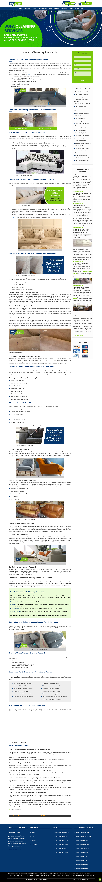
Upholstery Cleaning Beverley (82, 135)
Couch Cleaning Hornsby (81, 860)
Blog (70, 8)
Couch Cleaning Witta (80, 140)
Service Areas (42, 8)
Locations (26, 8)
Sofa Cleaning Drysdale (80, 138)
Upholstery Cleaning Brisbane (61, 840)
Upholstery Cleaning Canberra (61, 844)
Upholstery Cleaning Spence (82, 148)
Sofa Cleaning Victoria (15, 809)
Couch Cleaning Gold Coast (82, 832)
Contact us (34, 844)
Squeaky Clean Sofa (33, 879)
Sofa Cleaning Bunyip (80, 118)
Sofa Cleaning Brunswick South (82, 103)
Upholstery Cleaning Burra (81, 127)
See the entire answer (78, 191)
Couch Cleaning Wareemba (81, 94)
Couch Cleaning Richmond (82, 864)
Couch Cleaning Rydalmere (81, 132)
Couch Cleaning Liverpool (82, 852)
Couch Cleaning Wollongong (82, 844)
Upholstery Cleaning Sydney (60, 836)
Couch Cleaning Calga (80, 106)
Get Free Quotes (79, 8)
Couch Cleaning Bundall (81, 155)
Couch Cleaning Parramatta (82, 840)
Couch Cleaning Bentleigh (47, 815)
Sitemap (34, 840)
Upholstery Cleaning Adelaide (61, 852)
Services (34, 8)
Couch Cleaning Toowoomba (82, 848)
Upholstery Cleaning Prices (60, 8)
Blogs (33, 836)
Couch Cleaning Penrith (81, 856)
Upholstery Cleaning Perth (60, 848)
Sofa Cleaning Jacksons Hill (81, 91)
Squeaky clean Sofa (12, 835)
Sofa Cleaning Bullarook (81, 121)
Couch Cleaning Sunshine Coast (83, 836)
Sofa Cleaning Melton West (81, 115)
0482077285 (30, 74)
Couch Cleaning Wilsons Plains (82, 97)
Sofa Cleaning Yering (80, 145)
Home (20, 8)
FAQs (50, 8)
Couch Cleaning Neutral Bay (82, 113)
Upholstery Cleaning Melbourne (61, 832)
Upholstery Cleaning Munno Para (83, 143)
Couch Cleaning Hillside (15, 815)
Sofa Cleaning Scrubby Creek (82, 157)
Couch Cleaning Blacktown (82, 868)
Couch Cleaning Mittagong (81, 130)
